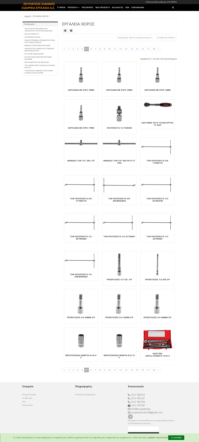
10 (109, 49)
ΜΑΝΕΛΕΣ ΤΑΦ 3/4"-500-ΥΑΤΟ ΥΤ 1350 (119, 161)
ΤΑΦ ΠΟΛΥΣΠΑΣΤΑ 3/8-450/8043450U (119, 199)
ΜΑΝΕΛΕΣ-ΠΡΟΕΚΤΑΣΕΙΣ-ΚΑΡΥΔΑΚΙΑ (37, 45)
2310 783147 (137, 398)
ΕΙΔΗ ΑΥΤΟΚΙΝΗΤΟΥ (32, 34)
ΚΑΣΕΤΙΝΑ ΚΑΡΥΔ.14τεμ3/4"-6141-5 (158, 354)
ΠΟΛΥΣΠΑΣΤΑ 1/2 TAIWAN (119, 128)
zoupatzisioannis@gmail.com (146, 412)
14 (132, 49)
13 (126, 49)
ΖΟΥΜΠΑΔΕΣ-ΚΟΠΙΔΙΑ (32, 37)
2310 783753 (137, 394)
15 (137, 49)
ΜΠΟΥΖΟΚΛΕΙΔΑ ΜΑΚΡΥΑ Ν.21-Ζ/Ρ (119, 356)
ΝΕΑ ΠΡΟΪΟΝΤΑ (102, 7)
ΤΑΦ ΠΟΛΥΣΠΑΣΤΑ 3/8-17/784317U (81, 199)
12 (120, 49)
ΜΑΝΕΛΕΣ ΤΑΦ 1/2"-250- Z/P (81, 160)
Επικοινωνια (137, 7)
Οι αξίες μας (27, 398)
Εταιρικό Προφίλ (29, 394)
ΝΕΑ (127, 7)
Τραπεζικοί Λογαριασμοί (85, 394)
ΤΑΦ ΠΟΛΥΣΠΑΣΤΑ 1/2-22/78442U (157, 237)
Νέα (24, 401)
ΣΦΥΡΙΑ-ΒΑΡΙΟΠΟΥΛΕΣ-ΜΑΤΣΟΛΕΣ (37, 62)
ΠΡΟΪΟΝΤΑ (73, 7)
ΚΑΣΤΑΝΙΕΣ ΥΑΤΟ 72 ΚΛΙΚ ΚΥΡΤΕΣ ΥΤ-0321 (157, 123)
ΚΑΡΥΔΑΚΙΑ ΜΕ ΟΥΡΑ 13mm (119, 90)
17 (148, 49)
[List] (65, 30)
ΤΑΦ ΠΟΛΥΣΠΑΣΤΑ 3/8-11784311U (157, 161)
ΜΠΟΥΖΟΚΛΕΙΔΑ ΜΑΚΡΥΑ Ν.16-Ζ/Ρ (81, 356)
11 (115, 49)
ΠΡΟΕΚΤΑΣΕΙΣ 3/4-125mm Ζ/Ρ (119, 317)
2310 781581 (137, 405)
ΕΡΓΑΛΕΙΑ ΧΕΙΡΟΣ (41, 16)
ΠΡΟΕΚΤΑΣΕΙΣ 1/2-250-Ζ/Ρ (157, 279)
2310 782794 (137, 401)
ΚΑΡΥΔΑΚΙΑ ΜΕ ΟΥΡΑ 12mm (81, 90)
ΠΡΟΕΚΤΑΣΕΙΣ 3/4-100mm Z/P (81, 317)
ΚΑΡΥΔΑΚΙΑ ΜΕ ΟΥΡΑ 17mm (81, 128)
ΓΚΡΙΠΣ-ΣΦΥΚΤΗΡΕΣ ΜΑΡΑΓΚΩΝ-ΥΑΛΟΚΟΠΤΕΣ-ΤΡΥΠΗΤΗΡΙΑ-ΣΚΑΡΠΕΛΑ (38, 30)
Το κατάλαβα (176, 437)
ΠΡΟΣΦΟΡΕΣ (87, 7)
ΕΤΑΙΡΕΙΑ (61, 7)
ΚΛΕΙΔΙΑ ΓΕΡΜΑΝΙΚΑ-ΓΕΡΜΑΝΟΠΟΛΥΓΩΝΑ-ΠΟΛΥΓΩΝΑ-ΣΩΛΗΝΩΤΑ (40, 41)
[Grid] (71, 30)
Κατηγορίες (30, 24)
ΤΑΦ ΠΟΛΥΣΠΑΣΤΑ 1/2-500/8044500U (81, 275)
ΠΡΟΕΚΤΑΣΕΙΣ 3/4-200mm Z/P (157, 317)
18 (154, 49)
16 (143, 49)
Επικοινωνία (27, 405)
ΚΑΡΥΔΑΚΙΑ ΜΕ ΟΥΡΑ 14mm (158, 90)
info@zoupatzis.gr (140, 408)
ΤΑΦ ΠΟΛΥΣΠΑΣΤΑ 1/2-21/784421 (119, 236)
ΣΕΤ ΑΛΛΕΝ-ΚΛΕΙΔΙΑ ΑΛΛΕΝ (34, 54)
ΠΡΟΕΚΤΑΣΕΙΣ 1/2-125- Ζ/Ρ (119, 279)
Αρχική (28, 16)
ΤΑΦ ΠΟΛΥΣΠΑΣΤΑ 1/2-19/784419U (157, 199)
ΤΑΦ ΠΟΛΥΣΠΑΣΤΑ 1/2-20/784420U (81, 237)
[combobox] (166, 37)
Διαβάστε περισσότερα (157, 437)
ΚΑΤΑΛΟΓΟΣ (117, 7)
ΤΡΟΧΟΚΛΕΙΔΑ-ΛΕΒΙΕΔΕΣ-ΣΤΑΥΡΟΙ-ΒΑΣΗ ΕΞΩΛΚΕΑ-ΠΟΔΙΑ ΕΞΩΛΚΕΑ (39, 72)
